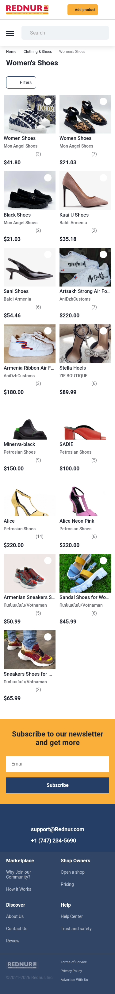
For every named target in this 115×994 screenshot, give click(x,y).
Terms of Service (74, 962)
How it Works (18, 889)
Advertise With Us (74, 980)
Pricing (67, 884)
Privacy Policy (71, 971)
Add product (85, 10)
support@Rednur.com (57, 829)
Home (11, 51)
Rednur (27, 9)
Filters (26, 82)
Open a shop (73, 872)
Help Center (72, 916)
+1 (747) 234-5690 (53, 840)
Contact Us (16, 928)
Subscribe (58, 785)
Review (13, 940)
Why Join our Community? (18, 874)
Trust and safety (76, 928)
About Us (15, 916)
